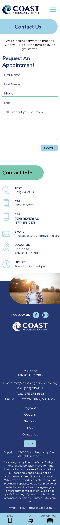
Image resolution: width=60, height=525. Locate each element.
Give (30, 443)
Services (30, 421)
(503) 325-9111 (24, 205)
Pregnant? (30, 408)
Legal (49, 507)
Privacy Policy (17, 507)
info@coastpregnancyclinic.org (37, 236)
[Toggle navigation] (53, 9)
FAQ (30, 428)
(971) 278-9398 (25, 192)
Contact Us (30, 434)
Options (30, 414)
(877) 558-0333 (25, 222)
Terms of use (35, 507)
